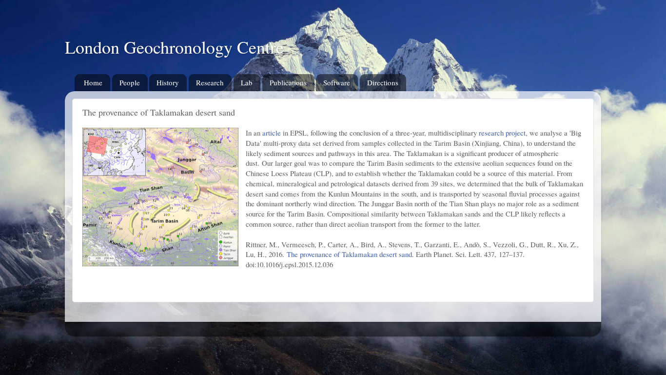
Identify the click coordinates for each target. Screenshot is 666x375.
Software (336, 82)
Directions (382, 82)
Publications (288, 82)
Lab (247, 82)
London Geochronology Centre (174, 47)
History (168, 82)
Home (93, 82)
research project (502, 133)
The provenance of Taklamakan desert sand (349, 254)
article (271, 133)
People (129, 82)
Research (210, 82)
